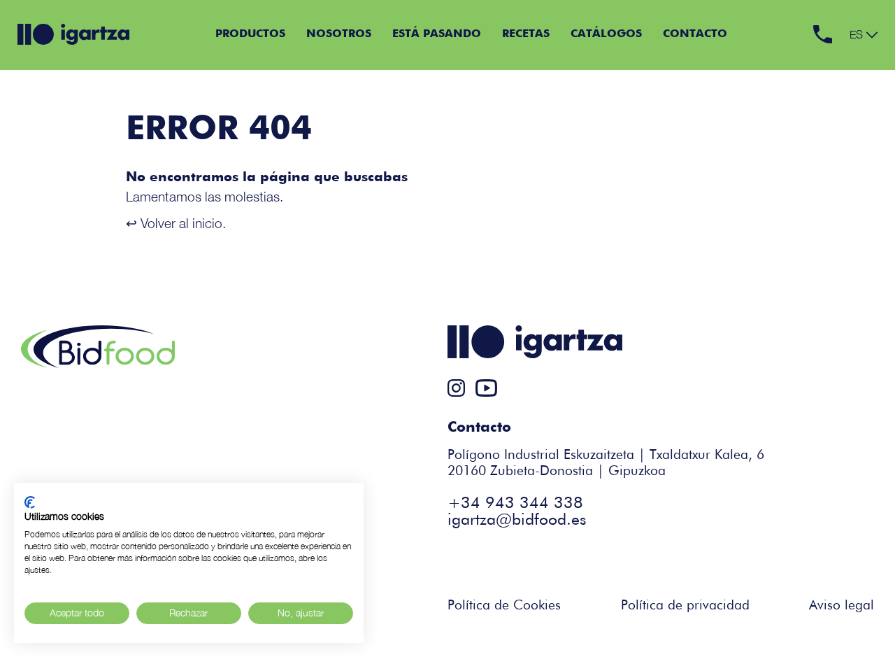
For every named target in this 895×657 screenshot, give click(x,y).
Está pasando (436, 34)
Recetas (526, 34)
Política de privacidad (685, 605)
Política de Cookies (504, 605)
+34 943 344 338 (515, 503)
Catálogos (606, 34)
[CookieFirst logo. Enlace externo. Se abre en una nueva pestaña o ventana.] (29, 502)
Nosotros (338, 34)
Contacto (695, 34)
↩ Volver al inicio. (176, 223)
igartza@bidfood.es (517, 520)
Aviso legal (841, 605)
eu (857, 48)
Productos (250, 34)
